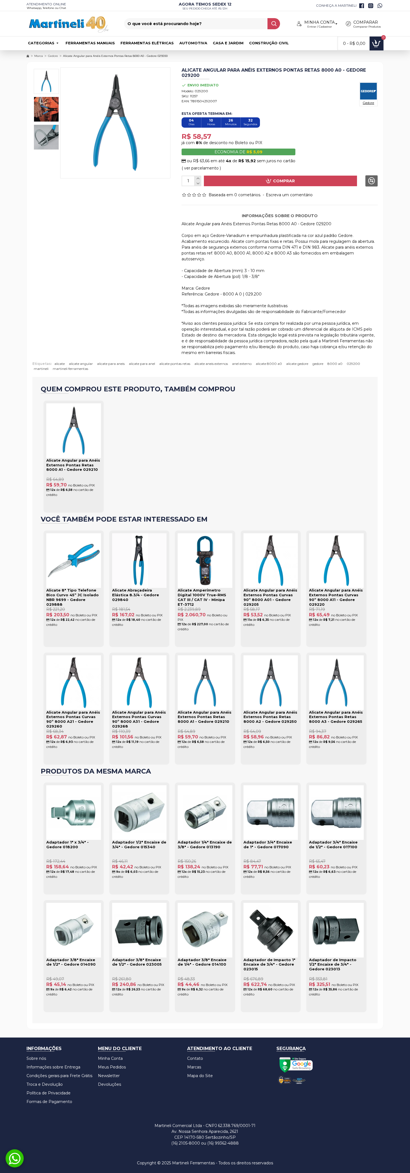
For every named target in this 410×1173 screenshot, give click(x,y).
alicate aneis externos (211, 364)
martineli (41, 369)
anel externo (242, 364)
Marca (38, 56)
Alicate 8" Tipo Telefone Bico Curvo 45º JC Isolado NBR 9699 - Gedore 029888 (72, 597)
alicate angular (81, 364)
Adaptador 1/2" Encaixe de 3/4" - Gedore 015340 (139, 844)
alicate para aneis (111, 364)
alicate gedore (297, 364)
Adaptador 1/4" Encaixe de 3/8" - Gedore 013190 (205, 844)
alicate (59, 364)
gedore (317, 364)
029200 (353, 364)
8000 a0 (335, 364)
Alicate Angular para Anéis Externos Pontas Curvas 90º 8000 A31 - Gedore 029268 (139, 719)
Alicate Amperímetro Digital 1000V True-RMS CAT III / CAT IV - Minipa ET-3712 (202, 597)
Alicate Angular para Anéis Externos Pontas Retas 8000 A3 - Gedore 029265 (336, 717)
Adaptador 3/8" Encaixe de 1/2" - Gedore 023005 (137, 962)
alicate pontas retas (174, 364)
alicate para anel (142, 364)
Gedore (53, 56)
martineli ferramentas (70, 369)
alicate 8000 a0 (269, 364)
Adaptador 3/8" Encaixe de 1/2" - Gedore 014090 (71, 962)
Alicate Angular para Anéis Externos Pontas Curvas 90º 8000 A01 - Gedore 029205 (270, 597)
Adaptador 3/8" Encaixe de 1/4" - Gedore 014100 (202, 962)
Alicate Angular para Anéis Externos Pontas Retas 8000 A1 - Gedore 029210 (73, 465)
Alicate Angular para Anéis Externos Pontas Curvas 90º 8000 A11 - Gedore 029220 (336, 597)
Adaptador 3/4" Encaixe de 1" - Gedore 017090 (267, 844)
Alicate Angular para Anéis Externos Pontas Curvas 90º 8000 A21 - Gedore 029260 (73, 719)
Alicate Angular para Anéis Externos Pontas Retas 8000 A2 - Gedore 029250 (270, 717)
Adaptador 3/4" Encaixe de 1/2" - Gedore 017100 (333, 844)
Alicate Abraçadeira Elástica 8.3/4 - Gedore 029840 (135, 595)
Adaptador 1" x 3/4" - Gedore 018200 (67, 844)
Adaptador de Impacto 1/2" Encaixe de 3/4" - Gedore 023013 (332, 964)
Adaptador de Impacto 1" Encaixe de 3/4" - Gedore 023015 (269, 964)
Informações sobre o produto (280, 215)
